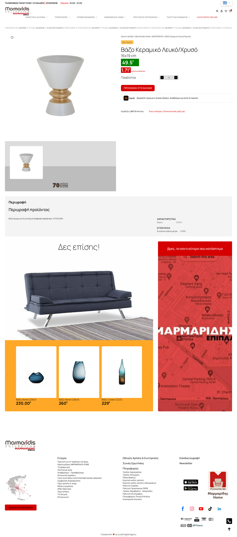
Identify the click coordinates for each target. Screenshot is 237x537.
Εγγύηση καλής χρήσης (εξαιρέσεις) (139, 483)
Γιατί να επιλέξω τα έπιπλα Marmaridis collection (80, 478)
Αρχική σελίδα (127, 36)
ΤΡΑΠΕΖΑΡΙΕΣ (61, 17)
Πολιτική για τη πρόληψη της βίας (73, 461)
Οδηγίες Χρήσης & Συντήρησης (140, 458)
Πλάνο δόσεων (129, 477)
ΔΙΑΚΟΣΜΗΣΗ (158, 36)
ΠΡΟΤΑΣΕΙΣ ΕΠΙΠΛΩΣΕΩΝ (145, 17)
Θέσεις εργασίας (65, 486)
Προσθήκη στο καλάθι (138, 88)
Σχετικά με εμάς (65, 470)
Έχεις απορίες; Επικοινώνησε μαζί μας (167, 111)
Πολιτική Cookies (130, 485)
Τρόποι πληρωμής (131, 474)
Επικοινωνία (63, 497)
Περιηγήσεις (63, 491)
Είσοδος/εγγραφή (189, 458)
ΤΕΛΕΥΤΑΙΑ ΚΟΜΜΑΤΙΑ (177, 17)
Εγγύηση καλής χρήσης (133, 480)
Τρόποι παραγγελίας (132, 472)
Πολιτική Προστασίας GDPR (135, 488)
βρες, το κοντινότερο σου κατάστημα (195, 248)
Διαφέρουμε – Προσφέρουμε (71, 472)
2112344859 (38, 3)
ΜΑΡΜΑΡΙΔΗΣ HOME (114, 17)
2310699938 (52, 3)
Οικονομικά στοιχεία (132, 499)
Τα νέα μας (62, 494)
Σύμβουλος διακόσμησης (69, 480)
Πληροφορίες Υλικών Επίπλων (136, 496)
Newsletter (185, 463)
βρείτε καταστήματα (21, 507)
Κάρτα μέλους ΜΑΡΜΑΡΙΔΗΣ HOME (73, 464)
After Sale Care (64, 489)
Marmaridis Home (142, 36)
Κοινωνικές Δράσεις (67, 475)
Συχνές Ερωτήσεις (133, 463)
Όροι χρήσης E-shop (67, 483)
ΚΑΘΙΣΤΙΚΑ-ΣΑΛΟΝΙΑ (35, 17)
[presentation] (8, 376)
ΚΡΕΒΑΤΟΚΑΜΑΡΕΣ (86, 17)
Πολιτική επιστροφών (132, 493)
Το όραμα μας (64, 467)
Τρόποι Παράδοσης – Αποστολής (138, 491)
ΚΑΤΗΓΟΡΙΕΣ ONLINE (207, 17)
